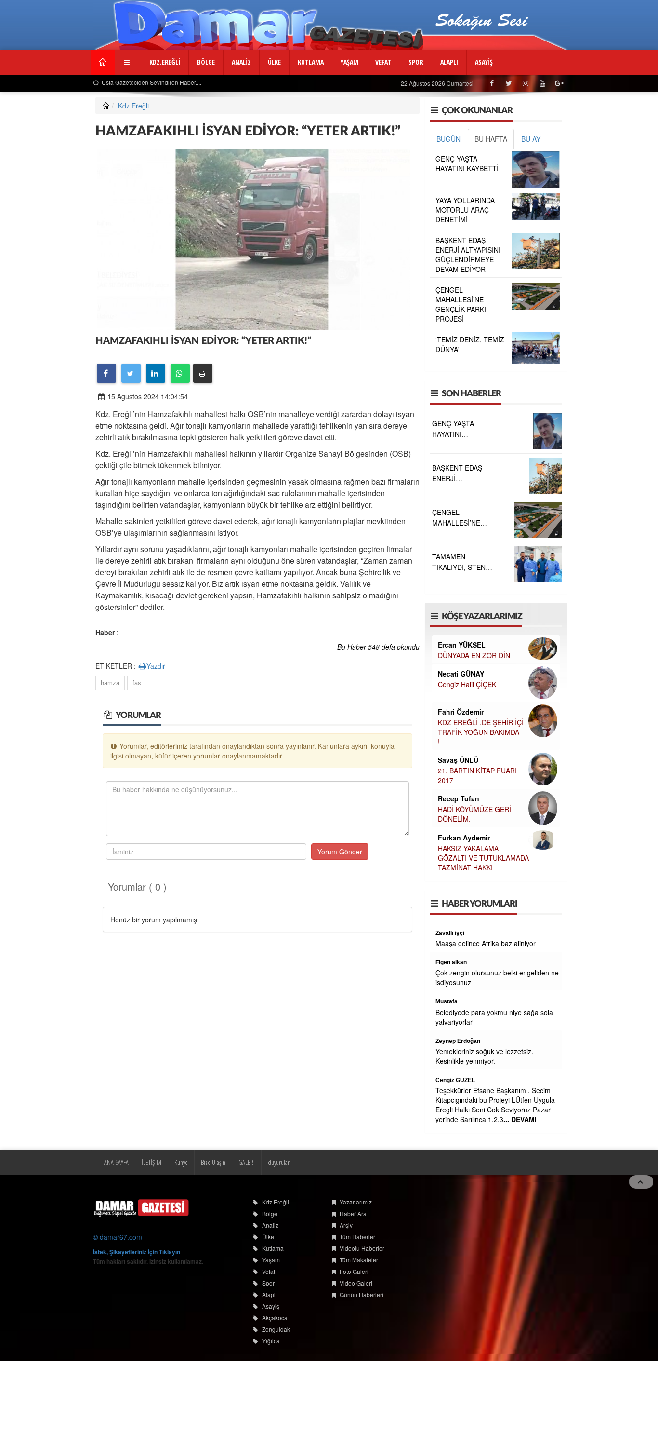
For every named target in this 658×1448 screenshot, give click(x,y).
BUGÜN (448, 139)
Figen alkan (451, 962)
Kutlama (273, 1248)
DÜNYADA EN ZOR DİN (474, 655)
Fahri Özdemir (461, 712)
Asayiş (270, 1306)
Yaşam (271, 1260)
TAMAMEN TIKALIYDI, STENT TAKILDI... (461, 567)
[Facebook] (106, 373)
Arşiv (346, 1225)
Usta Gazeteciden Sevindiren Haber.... (150, 82)
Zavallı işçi (449, 933)
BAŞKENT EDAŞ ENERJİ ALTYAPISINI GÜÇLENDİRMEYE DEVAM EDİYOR (467, 254)
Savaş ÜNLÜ (458, 760)
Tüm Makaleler (359, 1260)
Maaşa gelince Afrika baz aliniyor (485, 943)
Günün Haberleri (361, 1294)
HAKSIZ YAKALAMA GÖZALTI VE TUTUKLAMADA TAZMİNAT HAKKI (483, 857)
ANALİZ (241, 62)
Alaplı (269, 1294)
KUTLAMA (311, 62)
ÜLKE (274, 62)
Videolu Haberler (362, 1248)
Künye (181, 1162)
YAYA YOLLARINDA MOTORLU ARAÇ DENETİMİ (465, 209)
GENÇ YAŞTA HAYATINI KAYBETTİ (467, 163)
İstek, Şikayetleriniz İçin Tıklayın (136, 1251)
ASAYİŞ (484, 62)
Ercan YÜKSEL (462, 645)
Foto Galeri (354, 1271)
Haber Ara (353, 1213)
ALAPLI (449, 62)
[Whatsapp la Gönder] (180, 373)
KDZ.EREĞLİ (164, 62)
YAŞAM (349, 62)
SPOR (415, 62)
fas (136, 682)
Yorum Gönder (339, 851)
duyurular (279, 1162)
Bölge (269, 1213)
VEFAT (383, 62)
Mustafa (446, 1001)
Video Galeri (356, 1283)
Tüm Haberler (357, 1236)
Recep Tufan (458, 798)
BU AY (530, 139)
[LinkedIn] (155, 373)
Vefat (268, 1271)
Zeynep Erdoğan (457, 1041)
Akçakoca (275, 1317)
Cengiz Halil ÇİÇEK (467, 684)
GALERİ (246, 1162)
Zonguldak (276, 1329)
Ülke (268, 1236)
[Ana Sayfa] (141, 1207)
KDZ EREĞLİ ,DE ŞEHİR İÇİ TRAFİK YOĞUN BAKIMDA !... (481, 731)
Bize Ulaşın (213, 1162)
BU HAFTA (490, 139)
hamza (110, 682)
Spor (268, 1283)
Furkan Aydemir (464, 837)
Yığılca (271, 1341)
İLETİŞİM (151, 1162)
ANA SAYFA (116, 1162)
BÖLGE (206, 62)
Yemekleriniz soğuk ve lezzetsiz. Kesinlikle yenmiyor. (484, 1056)
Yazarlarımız (356, 1202)
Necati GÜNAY (461, 673)
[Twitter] (131, 373)
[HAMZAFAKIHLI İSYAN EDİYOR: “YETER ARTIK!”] (254, 238)
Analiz (270, 1225)
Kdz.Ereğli (133, 105)
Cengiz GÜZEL (455, 1080)
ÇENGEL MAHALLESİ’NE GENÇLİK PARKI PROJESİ (460, 304)
